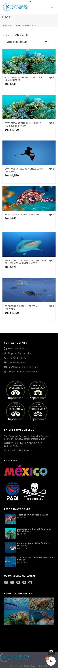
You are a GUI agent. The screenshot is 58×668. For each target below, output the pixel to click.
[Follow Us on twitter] (24, 583)
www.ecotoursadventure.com (23, 371)
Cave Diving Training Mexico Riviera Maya (26, 634)
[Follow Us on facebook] (6, 583)
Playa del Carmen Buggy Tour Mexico (11, 634)
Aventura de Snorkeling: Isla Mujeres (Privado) (23, 124)
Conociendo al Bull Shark (16, 450)
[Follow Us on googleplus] (12, 583)
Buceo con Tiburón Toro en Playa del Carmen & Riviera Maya (26, 261)
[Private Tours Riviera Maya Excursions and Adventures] (14, 657)
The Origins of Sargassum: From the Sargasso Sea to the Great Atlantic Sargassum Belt (27, 437)
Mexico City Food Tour (38, 634)
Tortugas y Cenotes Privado (23, 214)
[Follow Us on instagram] (18, 583)
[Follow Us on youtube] (30, 583)
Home (4, 25)
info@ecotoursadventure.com (23, 367)
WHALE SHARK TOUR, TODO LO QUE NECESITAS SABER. (23, 444)
